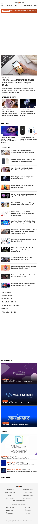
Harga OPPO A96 (7, 298)
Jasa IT (9, 495)
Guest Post (10, 498)
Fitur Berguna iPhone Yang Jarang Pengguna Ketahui (9, 113)
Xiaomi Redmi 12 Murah (9, 302)
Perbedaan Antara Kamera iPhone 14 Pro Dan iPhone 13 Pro (23, 276)
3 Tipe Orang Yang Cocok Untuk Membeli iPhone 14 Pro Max (21, 258)
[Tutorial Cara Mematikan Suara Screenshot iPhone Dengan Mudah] (19, 65)
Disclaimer (28, 492)
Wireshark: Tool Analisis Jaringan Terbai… (16, 424)
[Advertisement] (19, 33)
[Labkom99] (19, 2)
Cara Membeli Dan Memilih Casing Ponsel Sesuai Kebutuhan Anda (22, 169)
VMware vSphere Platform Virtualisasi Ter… (15, 458)
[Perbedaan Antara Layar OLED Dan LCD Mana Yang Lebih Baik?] (28, 131)
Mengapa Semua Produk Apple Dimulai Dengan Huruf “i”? (23, 240)
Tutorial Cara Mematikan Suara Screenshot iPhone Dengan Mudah (18, 82)
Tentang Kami (28, 489)
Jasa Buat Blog (28, 495)
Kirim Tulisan (27, 498)
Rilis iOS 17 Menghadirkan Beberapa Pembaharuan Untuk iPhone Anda (23, 204)
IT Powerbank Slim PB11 (9, 312)
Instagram (11, 513)
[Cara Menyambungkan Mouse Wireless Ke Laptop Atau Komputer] (9, 131)
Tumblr (29, 510)
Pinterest (11, 510)
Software (5, 379)
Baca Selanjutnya (13, 92)
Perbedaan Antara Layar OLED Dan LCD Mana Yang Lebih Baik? (28, 139)
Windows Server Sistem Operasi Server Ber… (22, 471)
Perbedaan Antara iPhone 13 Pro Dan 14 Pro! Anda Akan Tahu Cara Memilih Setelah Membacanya (24, 231)
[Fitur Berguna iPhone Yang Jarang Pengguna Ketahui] (10, 103)
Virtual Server (5, 456)
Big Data (5, 401)
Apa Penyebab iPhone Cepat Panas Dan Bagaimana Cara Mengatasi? (24, 267)
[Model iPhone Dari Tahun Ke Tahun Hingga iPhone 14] (28, 103)
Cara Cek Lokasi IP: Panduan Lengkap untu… (17, 381)
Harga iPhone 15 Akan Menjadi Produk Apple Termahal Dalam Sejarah (23, 195)
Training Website (19, 500)
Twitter (29, 507)
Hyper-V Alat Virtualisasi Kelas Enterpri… (20, 464)
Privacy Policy (10, 492)
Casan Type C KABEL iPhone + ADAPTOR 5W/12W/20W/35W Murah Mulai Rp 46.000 (22, 213)
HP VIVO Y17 (5, 308)
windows (18, 469)
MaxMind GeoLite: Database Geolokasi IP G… (17, 403)
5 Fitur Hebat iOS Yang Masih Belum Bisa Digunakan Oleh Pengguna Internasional (23, 250)
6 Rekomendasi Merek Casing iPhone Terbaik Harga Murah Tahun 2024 (23, 160)
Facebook (11, 507)
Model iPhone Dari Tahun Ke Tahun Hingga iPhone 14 (27, 113)
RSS (29, 513)
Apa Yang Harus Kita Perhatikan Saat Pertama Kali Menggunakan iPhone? (23, 222)
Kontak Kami (10, 489)
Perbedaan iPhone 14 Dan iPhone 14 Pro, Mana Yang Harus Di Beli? (23, 284)
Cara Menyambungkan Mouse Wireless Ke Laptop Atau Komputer (9, 139)
